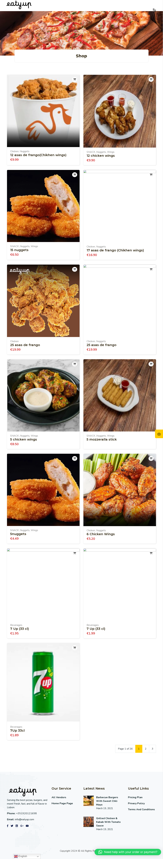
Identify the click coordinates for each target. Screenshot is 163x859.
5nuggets (18, 534)
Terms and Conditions (141, 809)
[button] (128, 852)
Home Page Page (62, 803)
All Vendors (59, 797)
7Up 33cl (17, 730)
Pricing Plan (135, 797)
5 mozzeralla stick (102, 439)
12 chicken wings (101, 156)
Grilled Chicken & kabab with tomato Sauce (108, 822)
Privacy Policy (136, 803)
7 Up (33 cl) (19, 629)
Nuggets (24, 151)
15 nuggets (19, 250)
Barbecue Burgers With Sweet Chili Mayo (107, 801)
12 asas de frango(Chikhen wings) (38, 155)
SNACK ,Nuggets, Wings (100, 152)
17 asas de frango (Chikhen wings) (115, 250)
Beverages (16, 625)
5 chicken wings (23, 439)
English (22, 856)
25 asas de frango (25, 345)
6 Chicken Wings (101, 534)
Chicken (14, 151)
